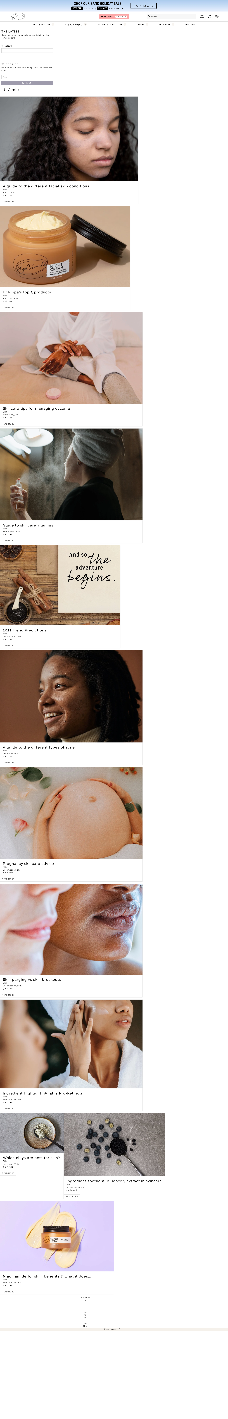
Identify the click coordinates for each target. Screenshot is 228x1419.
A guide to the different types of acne (39, 747)
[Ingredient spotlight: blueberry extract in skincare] (114, 1144)
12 (86, 1306)
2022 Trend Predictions (24, 630)
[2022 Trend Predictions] (60, 585)
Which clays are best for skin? (31, 1158)
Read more (8, 202)
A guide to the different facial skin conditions (46, 186)
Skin (5, 189)
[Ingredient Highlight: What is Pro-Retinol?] (71, 1044)
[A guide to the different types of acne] (71, 696)
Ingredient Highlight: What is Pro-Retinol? (43, 1093)
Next (85, 1326)
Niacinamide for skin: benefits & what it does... (47, 1276)
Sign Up (27, 83)
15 (85, 1315)
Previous (85, 1298)
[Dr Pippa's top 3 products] (65, 247)
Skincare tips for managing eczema (36, 408)
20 (85, 1323)
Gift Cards (190, 24)
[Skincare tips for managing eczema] (71, 358)
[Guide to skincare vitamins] (71, 474)
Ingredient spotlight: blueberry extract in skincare (114, 1181)
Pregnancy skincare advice (28, 864)
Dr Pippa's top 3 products (27, 292)
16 (85, 1318)
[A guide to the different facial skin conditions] (69, 139)
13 (85, 1309)
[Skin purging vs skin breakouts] (71, 929)
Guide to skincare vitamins (28, 525)
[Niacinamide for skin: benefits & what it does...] (57, 1236)
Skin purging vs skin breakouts (32, 979)
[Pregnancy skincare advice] (71, 813)
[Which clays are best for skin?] (32, 1133)
